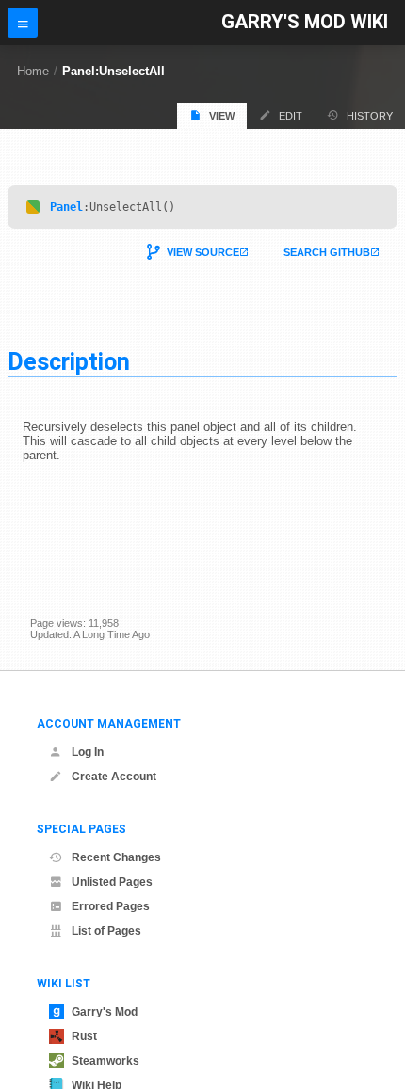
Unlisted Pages (112, 882)
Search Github (327, 252)
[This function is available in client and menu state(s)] (33, 207)
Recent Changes (116, 857)
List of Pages (106, 930)
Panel (66, 207)
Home (33, 71)
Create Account (114, 776)
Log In (88, 752)
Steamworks (105, 1060)
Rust (84, 1036)
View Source (203, 252)
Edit (290, 115)
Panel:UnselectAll (113, 71)
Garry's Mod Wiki (304, 22)
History (370, 115)
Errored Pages (111, 906)
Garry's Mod (105, 1011)
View (222, 115)
